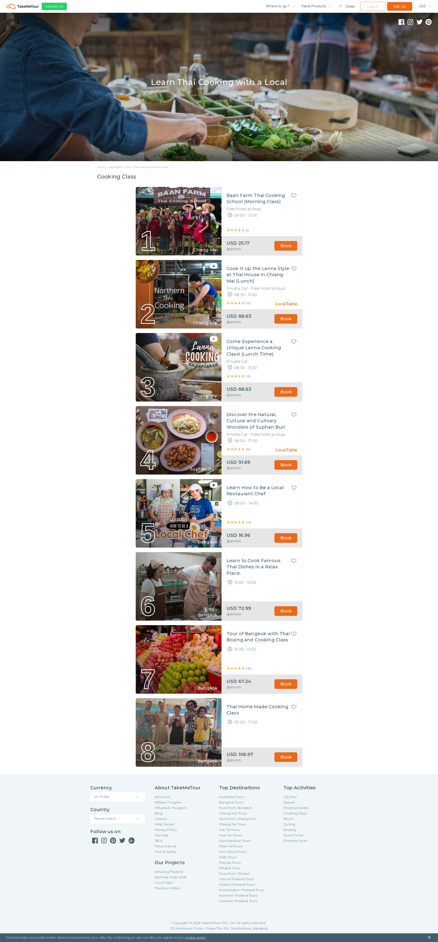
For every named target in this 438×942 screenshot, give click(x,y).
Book (286, 245)
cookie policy (195, 937)
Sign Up (399, 6)
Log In (372, 6)
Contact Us (54, 6)
